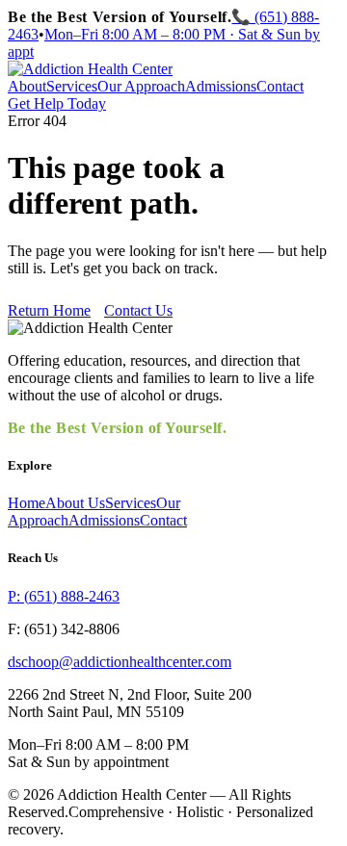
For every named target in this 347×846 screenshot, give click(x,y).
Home (26, 503)
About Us (75, 503)
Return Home (49, 310)
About (27, 86)
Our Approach (141, 86)
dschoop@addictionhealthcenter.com (119, 662)
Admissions (220, 86)
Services (71, 86)
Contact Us (138, 310)
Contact (280, 86)
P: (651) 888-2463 (64, 596)
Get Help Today (57, 103)
